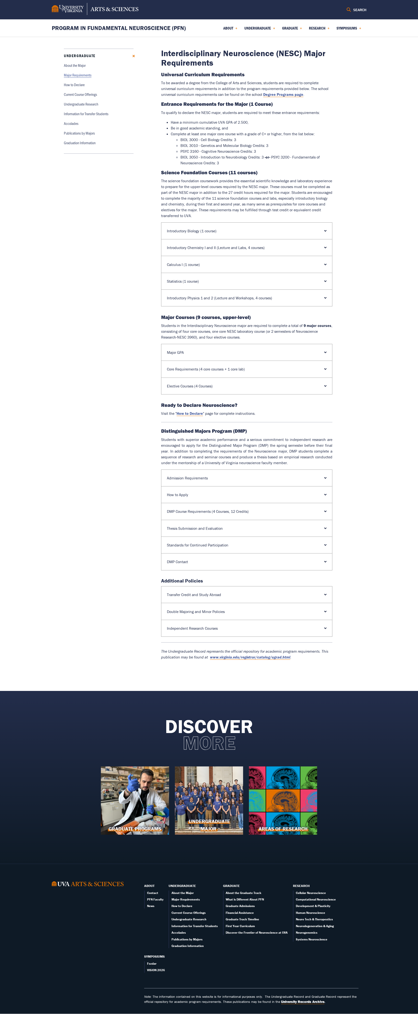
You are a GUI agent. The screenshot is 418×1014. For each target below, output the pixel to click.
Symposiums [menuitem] (346, 30)
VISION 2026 (156, 970)
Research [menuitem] (316, 30)
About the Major (75, 65)
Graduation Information (80, 142)
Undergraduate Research (81, 103)
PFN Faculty (155, 899)
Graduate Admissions (240, 906)
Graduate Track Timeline (242, 919)
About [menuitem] (227, 30)
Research (301, 886)
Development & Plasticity (313, 906)
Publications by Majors (79, 133)
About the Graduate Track (243, 893)
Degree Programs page (283, 94)
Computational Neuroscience (316, 899)
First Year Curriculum (240, 926)
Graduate (231, 886)
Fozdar (152, 963)
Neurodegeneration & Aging (315, 926)
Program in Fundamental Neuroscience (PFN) (119, 27)
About (149, 886)
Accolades (71, 123)
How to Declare (74, 84)
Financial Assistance (240, 913)
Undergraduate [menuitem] (256, 30)
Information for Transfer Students (86, 113)
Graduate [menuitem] (289, 30)
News (150, 906)
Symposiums (154, 956)
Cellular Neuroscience (311, 893)
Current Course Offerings (80, 94)
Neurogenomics (306, 933)
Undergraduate (80, 55)
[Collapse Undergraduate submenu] (132, 55)
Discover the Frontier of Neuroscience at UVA (257, 933)
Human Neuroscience (310, 913)
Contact (152, 893)
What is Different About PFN (245, 899)
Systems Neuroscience (311, 939)
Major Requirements (77, 74)
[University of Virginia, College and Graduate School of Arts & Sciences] (95, 9)
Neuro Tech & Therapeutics (314, 919)
